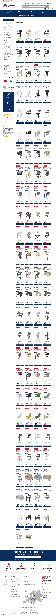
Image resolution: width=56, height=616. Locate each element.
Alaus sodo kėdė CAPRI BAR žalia (20, 471)
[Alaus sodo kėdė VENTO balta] (19, 520)
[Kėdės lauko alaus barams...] (38, 35)
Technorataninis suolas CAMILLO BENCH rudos (19, 309)
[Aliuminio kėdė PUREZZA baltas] (29, 197)
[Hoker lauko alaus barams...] (47, 96)
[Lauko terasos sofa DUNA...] (47, 480)
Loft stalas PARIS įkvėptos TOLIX (7, 47)
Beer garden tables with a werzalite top (8, 54)
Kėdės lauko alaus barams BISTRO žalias (38, 128)
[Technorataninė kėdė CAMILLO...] (29, 318)
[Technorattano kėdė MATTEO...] (19, 257)
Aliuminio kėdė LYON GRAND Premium (28, 107)
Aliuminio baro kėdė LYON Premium (46, 107)
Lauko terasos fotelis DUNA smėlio (28, 471)
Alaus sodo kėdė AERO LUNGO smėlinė (47, 390)
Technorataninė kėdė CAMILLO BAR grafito (47, 309)
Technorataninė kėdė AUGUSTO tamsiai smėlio (28, 532)
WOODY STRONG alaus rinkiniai (8, 57)
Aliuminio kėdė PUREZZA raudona (19, 208)
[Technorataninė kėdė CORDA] (29, 217)
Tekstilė (34, 12)
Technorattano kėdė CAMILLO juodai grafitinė (46, 229)
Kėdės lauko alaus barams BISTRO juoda (28, 128)
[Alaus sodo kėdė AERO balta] (19, 399)
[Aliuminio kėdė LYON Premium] (38, 116)
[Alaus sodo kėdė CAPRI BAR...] (19, 459)
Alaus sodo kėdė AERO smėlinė (47, 370)
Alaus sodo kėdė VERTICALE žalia (19, 532)
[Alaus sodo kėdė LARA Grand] (38, 75)
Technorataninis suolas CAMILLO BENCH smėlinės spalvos (38, 289)
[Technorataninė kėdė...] (19, 75)
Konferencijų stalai (8, 42)
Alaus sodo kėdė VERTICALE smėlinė (46, 511)
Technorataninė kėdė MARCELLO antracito (28, 67)
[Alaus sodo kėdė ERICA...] (38, 237)
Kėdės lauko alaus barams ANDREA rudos (19, 47)
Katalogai (46, 12)
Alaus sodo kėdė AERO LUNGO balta (20, 410)
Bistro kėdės (6, 32)
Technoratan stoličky (15, 591)
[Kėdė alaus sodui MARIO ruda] (47, 35)
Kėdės (11, 12)
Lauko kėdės (6, 25)
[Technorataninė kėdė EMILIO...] (29, 358)
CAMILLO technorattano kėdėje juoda (47, 208)
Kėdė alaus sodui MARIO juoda (19, 26)
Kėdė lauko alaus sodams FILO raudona (19, 370)
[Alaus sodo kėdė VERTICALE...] (38, 520)
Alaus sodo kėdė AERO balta (20, 390)
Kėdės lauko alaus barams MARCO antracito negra (28, 47)
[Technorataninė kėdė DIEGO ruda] (29, 257)
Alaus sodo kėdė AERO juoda (29, 390)
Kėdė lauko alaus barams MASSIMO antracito (19, 148)
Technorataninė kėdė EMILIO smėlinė (28, 350)
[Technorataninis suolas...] (47, 278)
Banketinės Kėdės (7, 23)
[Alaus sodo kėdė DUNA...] (38, 480)
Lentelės (23, 12)
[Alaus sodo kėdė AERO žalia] (38, 399)
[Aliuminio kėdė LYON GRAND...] (29, 116)
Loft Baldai (13, 587)
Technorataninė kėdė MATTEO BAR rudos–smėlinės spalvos (37, 330)
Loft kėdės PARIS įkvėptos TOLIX (7, 35)
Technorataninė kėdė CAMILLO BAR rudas (19, 330)
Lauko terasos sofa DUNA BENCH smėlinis (46, 471)
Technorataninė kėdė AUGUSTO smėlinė (46, 148)
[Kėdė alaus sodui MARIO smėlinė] (29, 35)
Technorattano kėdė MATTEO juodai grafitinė (19, 249)
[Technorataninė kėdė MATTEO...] (29, 338)
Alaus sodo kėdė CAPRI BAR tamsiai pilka (29, 451)
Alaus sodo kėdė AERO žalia (38, 390)
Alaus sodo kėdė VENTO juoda (28, 511)
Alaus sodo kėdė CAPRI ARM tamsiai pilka (20, 431)
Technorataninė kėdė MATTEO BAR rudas (19, 350)
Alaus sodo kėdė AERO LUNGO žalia (38, 410)
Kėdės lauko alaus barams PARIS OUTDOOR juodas (37, 87)
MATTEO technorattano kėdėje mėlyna (29, 229)
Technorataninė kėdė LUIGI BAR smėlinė (28, 269)
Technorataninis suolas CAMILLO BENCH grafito (47, 289)
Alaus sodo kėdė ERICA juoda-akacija (38, 229)
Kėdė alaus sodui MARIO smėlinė (28, 26)
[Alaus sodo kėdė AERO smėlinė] (47, 379)
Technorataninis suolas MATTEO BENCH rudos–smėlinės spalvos (47, 269)
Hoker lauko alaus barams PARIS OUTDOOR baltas (19, 107)
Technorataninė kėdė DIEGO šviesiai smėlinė (38, 249)
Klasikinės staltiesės (8, 71)
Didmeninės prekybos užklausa (29, 15)
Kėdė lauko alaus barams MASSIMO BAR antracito (38, 148)
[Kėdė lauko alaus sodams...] (19, 377)
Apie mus (27, 3)
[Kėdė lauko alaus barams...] (47, 136)
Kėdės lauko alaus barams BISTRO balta (19, 128)
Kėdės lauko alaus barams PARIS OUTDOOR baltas (28, 87)
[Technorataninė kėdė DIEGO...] (38, 257)
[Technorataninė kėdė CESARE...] (47, 257)
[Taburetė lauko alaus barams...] (47, 75)
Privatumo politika (27, 583)
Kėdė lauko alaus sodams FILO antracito (29, 370)
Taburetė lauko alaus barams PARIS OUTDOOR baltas (19, 87)
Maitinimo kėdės (7, 37)
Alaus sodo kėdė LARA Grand (38, 67)
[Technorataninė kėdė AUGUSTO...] (47, 156)
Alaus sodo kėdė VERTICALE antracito (38, 511)
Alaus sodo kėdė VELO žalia (47, 491)
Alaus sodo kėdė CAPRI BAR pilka (47, 451)
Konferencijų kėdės (8, 27)
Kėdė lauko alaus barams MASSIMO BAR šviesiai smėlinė (29, 148)
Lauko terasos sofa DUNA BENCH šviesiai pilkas (19, 491)
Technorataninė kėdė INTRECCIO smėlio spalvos (19, 188)
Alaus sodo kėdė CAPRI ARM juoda (29, 431)
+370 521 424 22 (48, 597)
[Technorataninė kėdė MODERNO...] (38, 176)
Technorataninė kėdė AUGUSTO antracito (19, 168)
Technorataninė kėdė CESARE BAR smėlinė (47, 249)
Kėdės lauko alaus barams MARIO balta (37, 26)
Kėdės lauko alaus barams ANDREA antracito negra (46, 47)
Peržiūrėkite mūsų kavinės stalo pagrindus (7, 60)
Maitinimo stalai (7, 51)
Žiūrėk (20, 62)
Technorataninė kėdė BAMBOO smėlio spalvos (28, 168)
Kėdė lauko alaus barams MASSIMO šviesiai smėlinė (46, 128)
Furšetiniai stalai (7, 49)
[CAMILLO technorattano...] (38, 217)
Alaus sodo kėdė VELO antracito (29, 491)
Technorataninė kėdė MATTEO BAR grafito (47, 330)
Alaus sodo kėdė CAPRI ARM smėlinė (47, 410)
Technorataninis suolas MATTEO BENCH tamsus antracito (29, 289)
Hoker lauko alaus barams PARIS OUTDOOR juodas (46, 87)
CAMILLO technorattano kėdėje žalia (19, 229)
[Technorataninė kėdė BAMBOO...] (29, 176)
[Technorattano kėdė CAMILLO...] (47, 237)
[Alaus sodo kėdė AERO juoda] (29, 399)
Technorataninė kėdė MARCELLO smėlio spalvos (19, 67)
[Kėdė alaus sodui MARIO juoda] (19, 35)
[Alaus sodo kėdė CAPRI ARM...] (47, 419)
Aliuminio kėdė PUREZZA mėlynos (46, 188)
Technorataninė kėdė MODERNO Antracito (38, 168)
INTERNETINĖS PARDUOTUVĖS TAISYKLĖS (31, 584)
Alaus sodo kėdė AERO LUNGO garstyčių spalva (29, 410)
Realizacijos (33, 3)
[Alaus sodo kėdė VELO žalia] (47, 500)
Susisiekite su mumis (41, 3)
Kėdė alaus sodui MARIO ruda (46, 26)
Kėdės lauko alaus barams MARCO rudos (38, 47)
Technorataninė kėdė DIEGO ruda (28, 249)
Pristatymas (5, 584)
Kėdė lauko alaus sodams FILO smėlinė (37, 370)
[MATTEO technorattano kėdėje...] (29, 237)
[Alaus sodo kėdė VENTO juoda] (29, 520)
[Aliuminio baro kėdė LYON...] (47, 116)
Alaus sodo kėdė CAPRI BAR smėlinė (20, 451)
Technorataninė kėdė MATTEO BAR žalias (28, 330)
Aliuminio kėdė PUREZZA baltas (28, 188)
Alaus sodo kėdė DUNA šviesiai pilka (38, 471)
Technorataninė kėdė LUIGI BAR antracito (37, 269)
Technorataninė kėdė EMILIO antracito (46, 350)
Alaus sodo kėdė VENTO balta (18, 511)
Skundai (25, 586)
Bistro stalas (6, 44)
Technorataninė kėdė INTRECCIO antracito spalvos (47, 168)
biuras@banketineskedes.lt (16, 0)
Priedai (5, 73)
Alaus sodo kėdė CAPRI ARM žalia (47, 431)
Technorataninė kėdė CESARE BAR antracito (20, 269)
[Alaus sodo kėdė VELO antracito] (29, 500)
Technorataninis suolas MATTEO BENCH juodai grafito (19, 289)
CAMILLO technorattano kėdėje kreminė (38, 208)
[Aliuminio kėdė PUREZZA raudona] (19, 217)
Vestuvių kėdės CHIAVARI (7, 30)
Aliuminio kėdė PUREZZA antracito (37, 188)
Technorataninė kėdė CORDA (28, 208)
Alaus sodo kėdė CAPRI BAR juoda (38, 451)
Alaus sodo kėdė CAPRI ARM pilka (38, 431)
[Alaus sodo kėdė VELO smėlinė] (38, 500)
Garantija (26, 581)
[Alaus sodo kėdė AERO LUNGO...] (47, 399)
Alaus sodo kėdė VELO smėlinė (38, 491)
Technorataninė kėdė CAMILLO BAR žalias (28, 309)
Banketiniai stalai (7, 40)
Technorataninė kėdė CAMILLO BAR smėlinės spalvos (37, 309)
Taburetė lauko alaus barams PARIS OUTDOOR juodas (46, 67)
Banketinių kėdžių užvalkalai (7, 69)
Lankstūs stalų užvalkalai (7, 66)
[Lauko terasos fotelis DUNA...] (29, 480)
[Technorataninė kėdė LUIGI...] (29, 278)
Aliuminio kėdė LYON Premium (37, 107)
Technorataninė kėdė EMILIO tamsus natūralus (37, 350)
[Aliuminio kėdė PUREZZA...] (38, 197)
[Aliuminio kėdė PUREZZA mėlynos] (47, 197)
